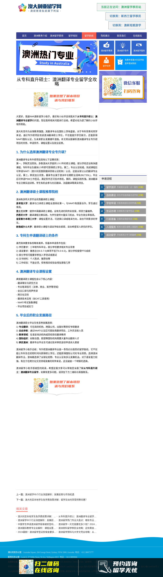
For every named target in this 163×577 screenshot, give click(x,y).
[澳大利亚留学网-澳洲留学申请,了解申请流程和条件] (44, 8)
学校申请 (111, 203)
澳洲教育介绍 (40, 35)
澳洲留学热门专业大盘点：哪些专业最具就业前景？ (84, 520)
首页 (24, 35)
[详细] (140, 187)
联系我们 (121, 35)
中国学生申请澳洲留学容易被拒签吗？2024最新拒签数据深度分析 (50, 524)
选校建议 (111, 195)
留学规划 (72, 35)
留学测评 (111, 187)
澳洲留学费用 (56, 35)
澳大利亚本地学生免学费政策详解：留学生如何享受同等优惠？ (56, 499)
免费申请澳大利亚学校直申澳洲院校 (134, 62)
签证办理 (111, 211)
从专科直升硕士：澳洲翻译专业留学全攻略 (79, 516)
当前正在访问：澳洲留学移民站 (121, 7)
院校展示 (105, 35)
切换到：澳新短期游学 (127, 25)
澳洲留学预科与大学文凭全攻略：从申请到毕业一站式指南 (87, 532)
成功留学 (111, 235)
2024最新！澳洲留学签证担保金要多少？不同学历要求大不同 (48, 532)
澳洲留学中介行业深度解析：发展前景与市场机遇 (49, 494)
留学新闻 (89, 35)
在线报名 (137, 35)
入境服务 (111, 227)
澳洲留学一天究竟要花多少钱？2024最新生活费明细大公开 (87, 524)
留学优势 (106, 66)
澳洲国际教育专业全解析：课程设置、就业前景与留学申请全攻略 (50, 528)
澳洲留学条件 (123, 51)
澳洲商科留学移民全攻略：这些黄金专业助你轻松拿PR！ (86, 528)
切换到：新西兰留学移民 (125, 16)
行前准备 (111, 219)
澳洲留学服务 (139, 51)
